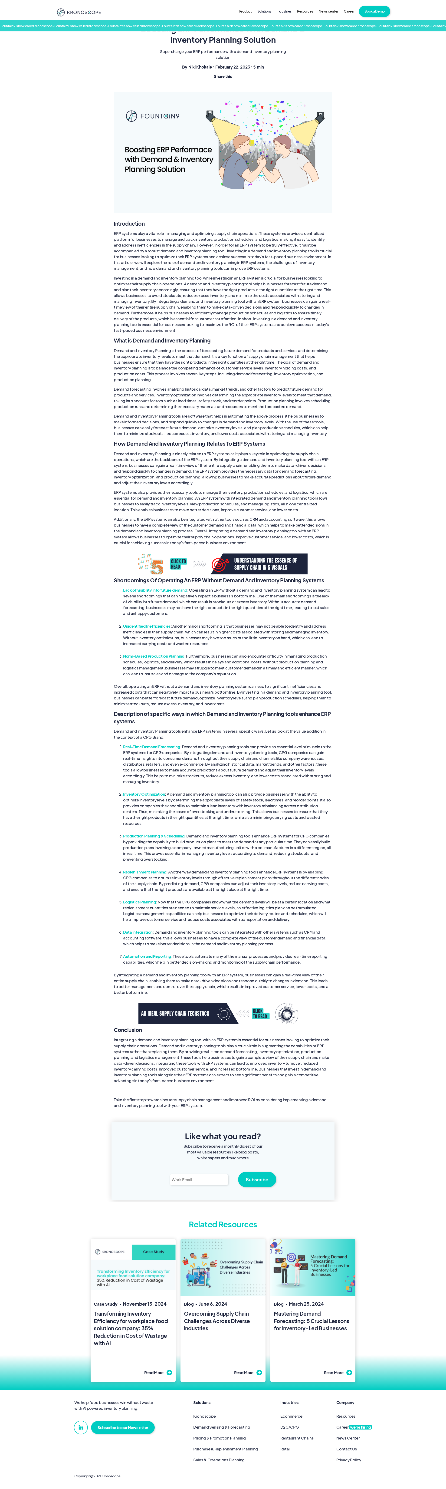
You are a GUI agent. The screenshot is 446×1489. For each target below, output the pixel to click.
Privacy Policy (348, 1459)
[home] (79, 12)
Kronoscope (204, 1416)
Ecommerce (291, 1416)
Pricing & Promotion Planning (219, 1438)
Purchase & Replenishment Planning (225, 1448)
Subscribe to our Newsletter (123, 1427)
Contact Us (346, 1448)
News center (328, 11)
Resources (305, 11)
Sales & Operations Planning (219, 1459)
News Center (348, 1438)
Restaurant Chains (297, 1438)
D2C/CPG (289, 1427)
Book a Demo (374, 11)
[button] (264, 11)
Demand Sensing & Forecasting (221, 1427)
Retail (285, 1448)
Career (349, 11)
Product (245, 11)
